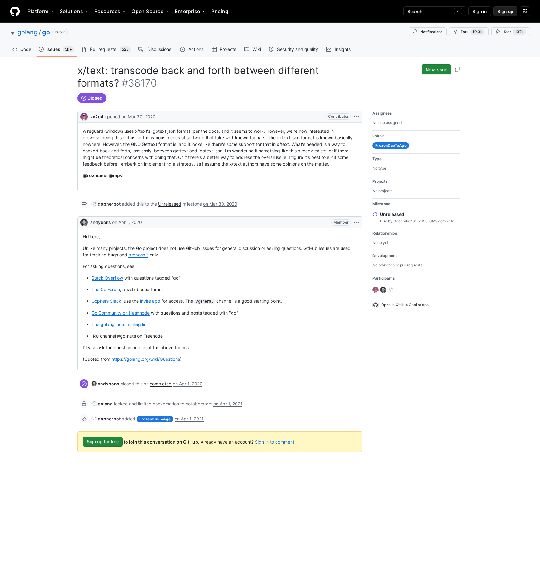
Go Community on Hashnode (121, 312)
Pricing (219, 11)
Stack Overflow (107, 277)
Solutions (71, 11)
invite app (150, 301)
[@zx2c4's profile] (84, 116)
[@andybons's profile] (84, 222)
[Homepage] (15, 11)
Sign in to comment (274, 441)
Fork (471, 31)
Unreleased (169, 203)
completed (161, 383)
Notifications (431, 31)
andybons (100, 222)
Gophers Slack (106, 301)
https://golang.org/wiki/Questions (146, 359)
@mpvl (116, 175)
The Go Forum (106, 289)
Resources (107, 11)
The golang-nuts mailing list (120, 324)
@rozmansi (95, 175)
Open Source (147, 11)
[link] (106, 204)
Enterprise (187, 11)
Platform (38, 11)
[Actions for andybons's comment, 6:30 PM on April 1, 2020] (356, 222)
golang (28, 32)
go (46, 32)
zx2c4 (96, 116)
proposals (138, 254)
